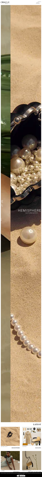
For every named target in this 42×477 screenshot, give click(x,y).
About (37, 2)
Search (39, 1)
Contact (38, 3)
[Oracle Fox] (5, 3)
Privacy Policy (22, 475)
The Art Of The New (34, 472)
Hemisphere (16, 448)
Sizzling (38, 448)
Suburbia (16, 472)
